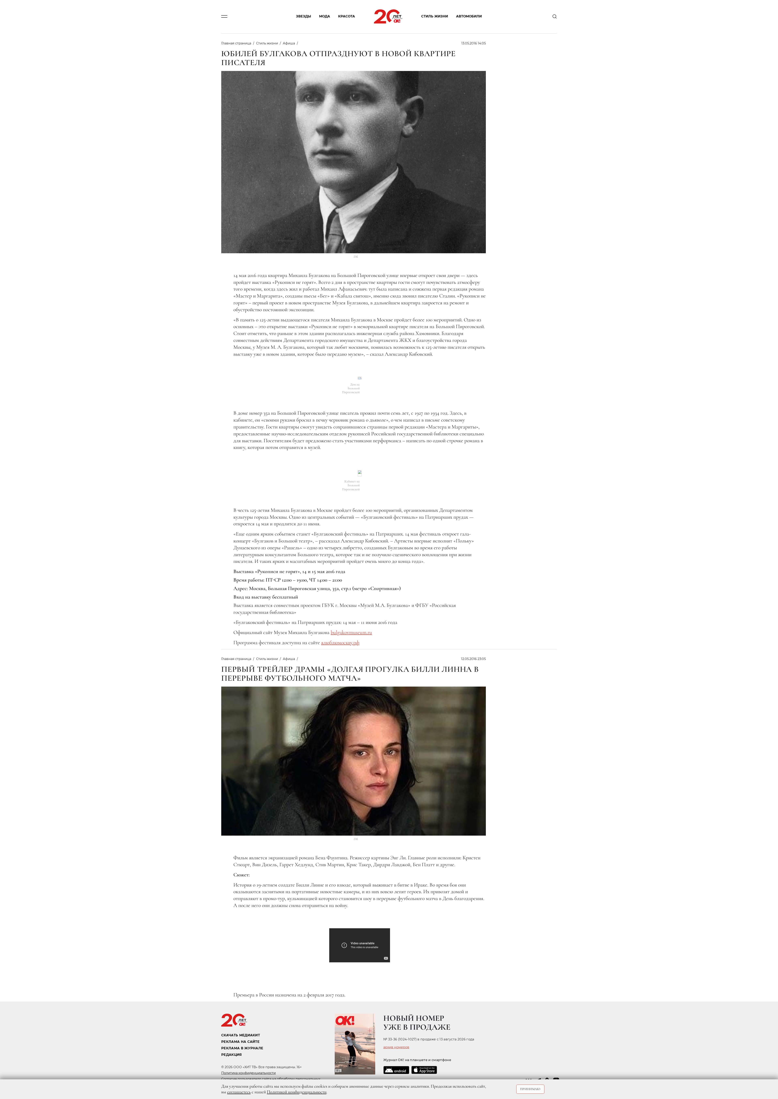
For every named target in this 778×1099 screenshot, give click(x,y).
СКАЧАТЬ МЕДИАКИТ (240, 1035)
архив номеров (396, 1047)
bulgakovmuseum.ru (351, 632)
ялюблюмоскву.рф (340, 642)
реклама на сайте (240, 1042)
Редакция (231, 1055)
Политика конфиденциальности (248, 1073)
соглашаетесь (239, 1092)
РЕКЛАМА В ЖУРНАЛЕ (242, 1048)
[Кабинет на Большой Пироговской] (360, 473)
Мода (324, 16)
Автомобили (469, 16)
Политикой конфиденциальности (296, 1092)
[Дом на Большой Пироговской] (359, 378)
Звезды (303, 16)
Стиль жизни (434, 16)
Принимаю (530, 1089)
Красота (346, 16)
